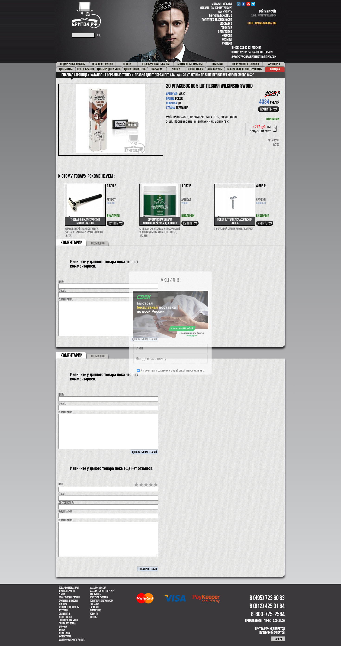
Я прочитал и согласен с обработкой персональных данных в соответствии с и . (172, 374)
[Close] (235, 242)
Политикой (177, 374)
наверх (278, 639)
